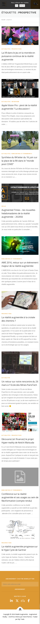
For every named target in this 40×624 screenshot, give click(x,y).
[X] (17, 600)
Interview (15, 101)
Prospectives (17, 49)
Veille (4, 206)
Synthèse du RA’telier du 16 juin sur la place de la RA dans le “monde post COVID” (19, 161)
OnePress (12, 617)
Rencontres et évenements (22, 153)
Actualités (6, 49)
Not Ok (22, 5)
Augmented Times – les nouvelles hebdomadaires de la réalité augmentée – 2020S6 (18, 213)
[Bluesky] (22, 600)
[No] (37, 5)
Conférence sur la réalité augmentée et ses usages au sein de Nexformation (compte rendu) (20, 497)
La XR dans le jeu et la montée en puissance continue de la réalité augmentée (18, 56)
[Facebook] (28, 600)
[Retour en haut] (20, 609)
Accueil (3, 19)
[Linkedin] (11, 600)
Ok (16, 5)
